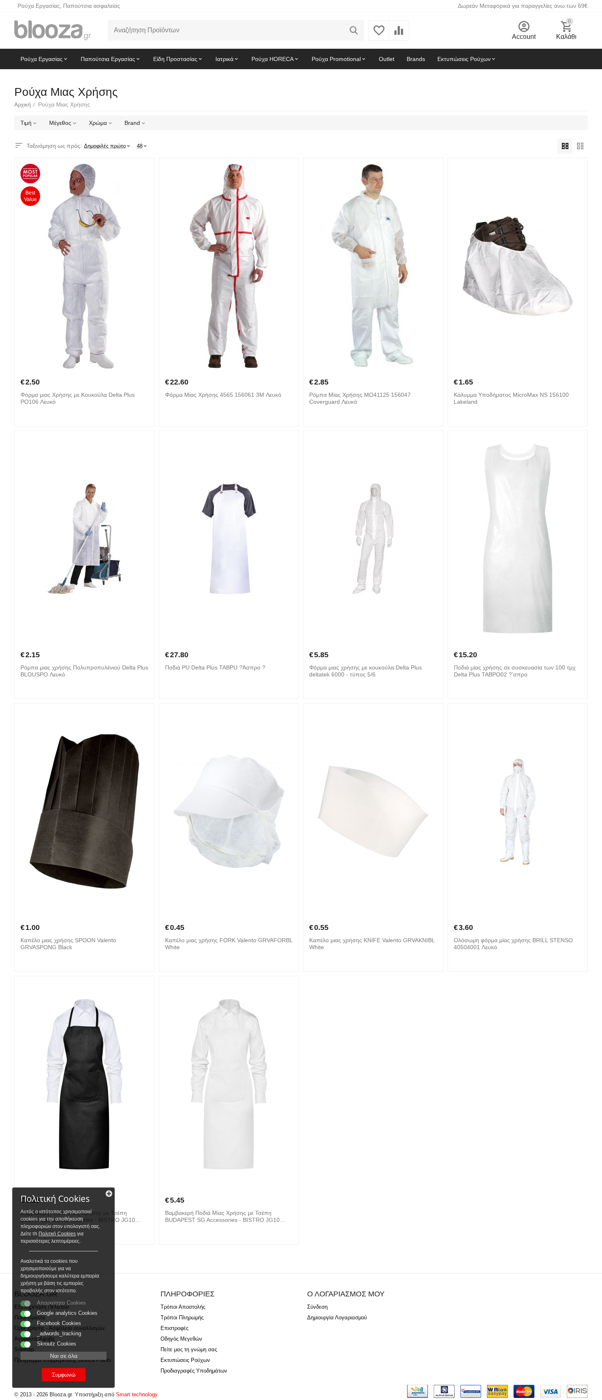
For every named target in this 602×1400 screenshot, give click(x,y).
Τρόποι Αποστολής (183, 1307)
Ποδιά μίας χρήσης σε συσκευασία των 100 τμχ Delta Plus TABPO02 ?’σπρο (514, 671)
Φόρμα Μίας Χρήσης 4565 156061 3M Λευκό (223, 394)
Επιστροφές (174, 1328)
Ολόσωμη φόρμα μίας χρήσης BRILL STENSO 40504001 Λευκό (513, 943)
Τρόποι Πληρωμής (182, 1317)
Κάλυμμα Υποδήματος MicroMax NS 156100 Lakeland (511, 398)
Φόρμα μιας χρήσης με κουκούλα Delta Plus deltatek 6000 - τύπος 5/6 (365, 671)
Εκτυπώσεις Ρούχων (185, 1360)
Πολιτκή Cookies (57, 1234)
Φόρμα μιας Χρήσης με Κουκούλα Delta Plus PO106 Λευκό (77, 398)
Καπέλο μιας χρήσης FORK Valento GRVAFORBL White (229, 943)
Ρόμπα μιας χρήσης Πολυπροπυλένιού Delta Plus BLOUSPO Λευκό (84, 671)
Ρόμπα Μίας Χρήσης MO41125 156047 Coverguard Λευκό (360, 398)
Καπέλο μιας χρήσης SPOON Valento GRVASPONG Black (68, 943)
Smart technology (137, 1394)
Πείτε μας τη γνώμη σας (189, 1349)
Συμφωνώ (63, 1375)
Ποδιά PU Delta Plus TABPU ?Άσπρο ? (215, 667)
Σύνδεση (317, 1307)
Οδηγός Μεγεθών (181, 1339)
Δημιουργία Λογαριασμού (337, 1317)
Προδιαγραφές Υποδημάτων (194, 1371)
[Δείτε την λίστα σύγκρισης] (398, 35)
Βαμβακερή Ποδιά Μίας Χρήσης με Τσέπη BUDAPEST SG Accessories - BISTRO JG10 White (222, 1217)
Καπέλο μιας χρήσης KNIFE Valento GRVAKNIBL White (372, 943)
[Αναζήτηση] (354, 30)
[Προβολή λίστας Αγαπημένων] (378, 35)
